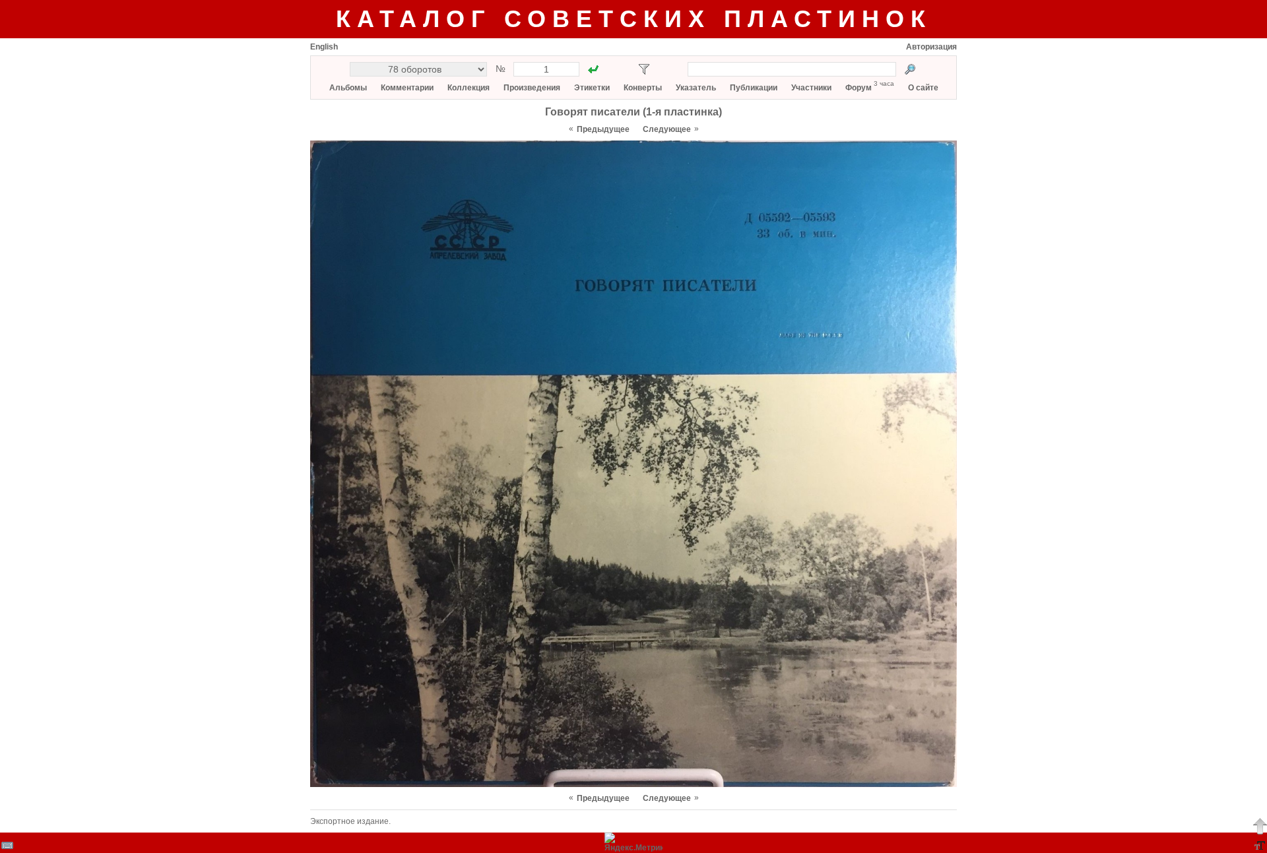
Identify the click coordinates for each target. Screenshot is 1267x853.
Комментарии (407, 87)
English (324, 46)
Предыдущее (603, 129)
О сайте (923, 87)
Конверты (643, 87)
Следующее (667, 129)
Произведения (532, 87)
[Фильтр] (644, 69)
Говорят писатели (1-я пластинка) (633, 111)
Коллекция (468, 87)
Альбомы (348, 87)
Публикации (753, 87)
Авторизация (931, 46)
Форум (858, 87)
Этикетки (592, 87)
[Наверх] (1259, 825)
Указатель (696, 87)
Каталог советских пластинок (634, 18)
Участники (811, 87)
